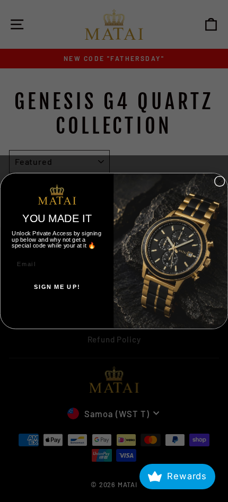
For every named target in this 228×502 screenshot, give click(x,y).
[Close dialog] (219, 181)
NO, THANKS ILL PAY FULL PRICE (57, 310)
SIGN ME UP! (57, 287)
